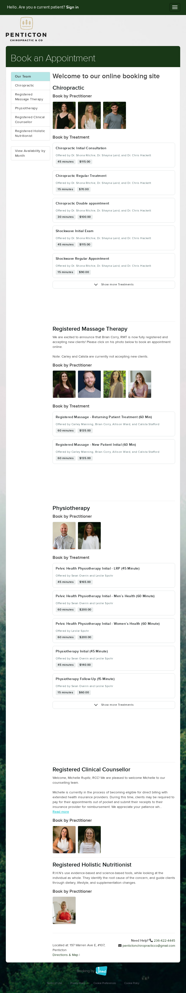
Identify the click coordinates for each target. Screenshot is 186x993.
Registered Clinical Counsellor (30, 120)
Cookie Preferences (104, 983)
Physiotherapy (26, 108)
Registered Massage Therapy (29, 97)
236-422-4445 (164, 940)
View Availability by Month (30, 153)
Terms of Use (54, 983)
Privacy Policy (77, 983)
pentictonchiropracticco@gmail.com (149, 945)
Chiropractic (24, 85)
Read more (61, 811)
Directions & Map (65, 955)
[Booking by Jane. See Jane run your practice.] (93, 971)
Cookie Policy (131, 983)
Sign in (72, 7)
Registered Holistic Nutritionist (30, 133)
